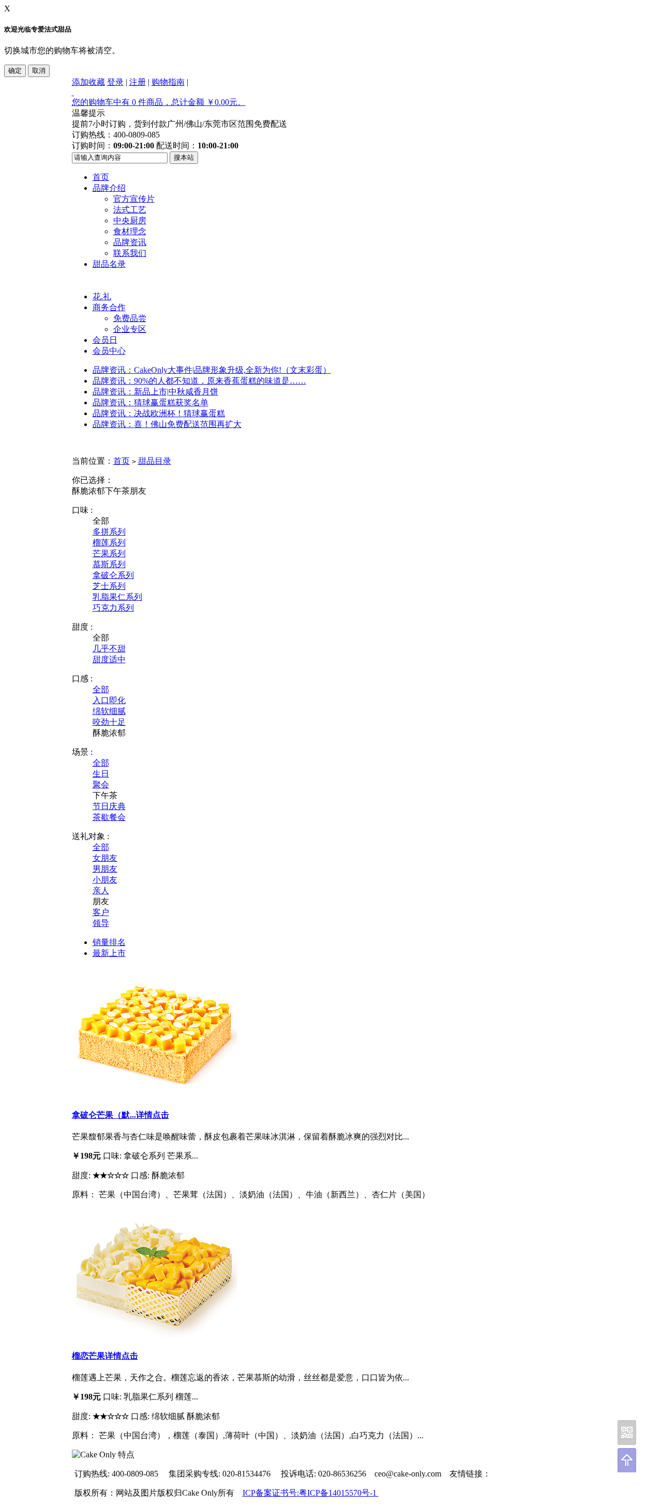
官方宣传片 (134, 198)
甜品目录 (154, 460)
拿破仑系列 (113, 575)
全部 (101, 689)
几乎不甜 (109, 648)
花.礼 (102, 296)
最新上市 (109, 953)
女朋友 (105, 858)
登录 (115, 82)
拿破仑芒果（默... (104, 1114)
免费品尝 (129, 318)
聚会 (101, 784)
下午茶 (117, 490)
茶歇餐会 (109, 817)
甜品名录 (109, 264)
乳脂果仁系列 (117, 596)
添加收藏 (88, 82)
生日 (101, 773)
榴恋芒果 (88, 1355)
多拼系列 (109, 531)
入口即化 (109, 700)
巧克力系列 (113, 607)
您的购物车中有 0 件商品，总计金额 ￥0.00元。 (159, 102)
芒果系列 (109, 553)
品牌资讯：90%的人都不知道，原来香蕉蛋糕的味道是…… (199, 380)
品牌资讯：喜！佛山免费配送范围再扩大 (167, 424)
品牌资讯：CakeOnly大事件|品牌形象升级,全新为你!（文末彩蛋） (212, 370)
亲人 (101, 890)
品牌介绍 (109, 188)
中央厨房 (129, 220)
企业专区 (129, 329)
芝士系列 (109, 586)
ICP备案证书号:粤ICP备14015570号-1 (311, 1492)
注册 (137, 82)
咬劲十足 (109, 722)
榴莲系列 (109, 542)
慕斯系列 (109, 564)
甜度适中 (109, 659)
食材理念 (129, 231)
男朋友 (105, 868)
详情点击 (152, 1114)
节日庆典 (109, 806)
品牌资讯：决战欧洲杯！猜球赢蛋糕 (159, 413)
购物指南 (168, 82)
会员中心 (109, 350)
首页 (101, 177)
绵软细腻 (109, 711)
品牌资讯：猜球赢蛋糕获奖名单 (150, 402)
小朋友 (105, 879)
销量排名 (109, 942)
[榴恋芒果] (154, 1335)
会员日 (105, 340)
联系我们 (129, 253)
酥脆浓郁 (88, 490)
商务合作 (109, 307)
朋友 (138, 490)
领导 (101, 923)
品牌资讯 (129, 242)
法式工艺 (129, 209)
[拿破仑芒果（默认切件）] (154, 1093)
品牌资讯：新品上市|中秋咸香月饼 (155, 391)
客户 (101, 912)
